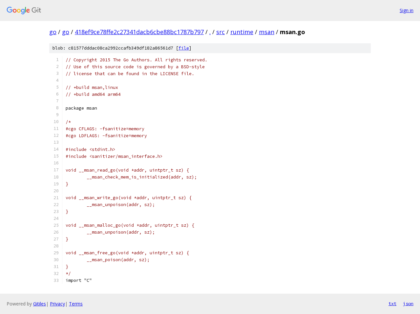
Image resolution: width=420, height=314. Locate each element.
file (183, 48)
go (52, 32)
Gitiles (39, 304)
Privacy (57, 304)
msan (266, 32)
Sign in (406, 10)
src (220, 32)
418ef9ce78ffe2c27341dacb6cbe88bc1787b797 (139, 32)
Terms (76, 304)
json (408, 303)
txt (392, 303)
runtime (241, 32)
